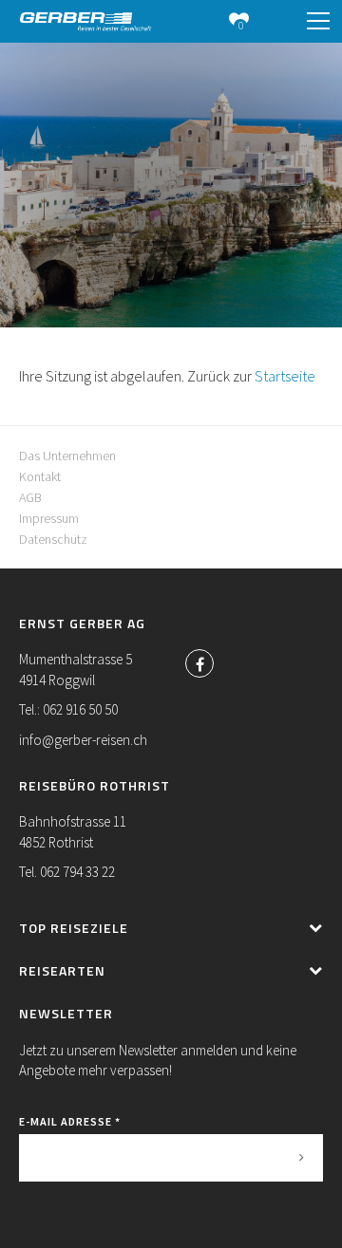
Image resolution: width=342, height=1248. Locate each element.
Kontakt (40, 476)
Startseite (285, 375)
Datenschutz (53, 539)
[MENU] (318, 21)
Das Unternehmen (67, 455)
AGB (30, 497)
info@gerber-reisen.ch (83, 740)
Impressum (49, 518)
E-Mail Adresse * (70, 1121)
